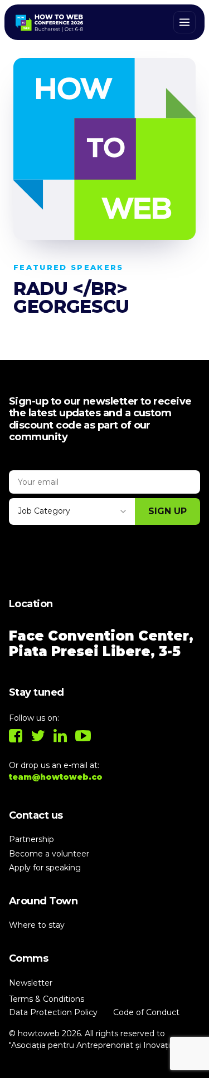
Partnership (31, 839)
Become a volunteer (49, 854)
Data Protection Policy (53, 1012)
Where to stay (37, 925)
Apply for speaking (45, 868)
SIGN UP (167, 511)
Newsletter (30, 983)
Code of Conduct (146, 1012)
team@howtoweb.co (56, 777)
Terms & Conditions (46, 999)
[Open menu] (184, 22)
